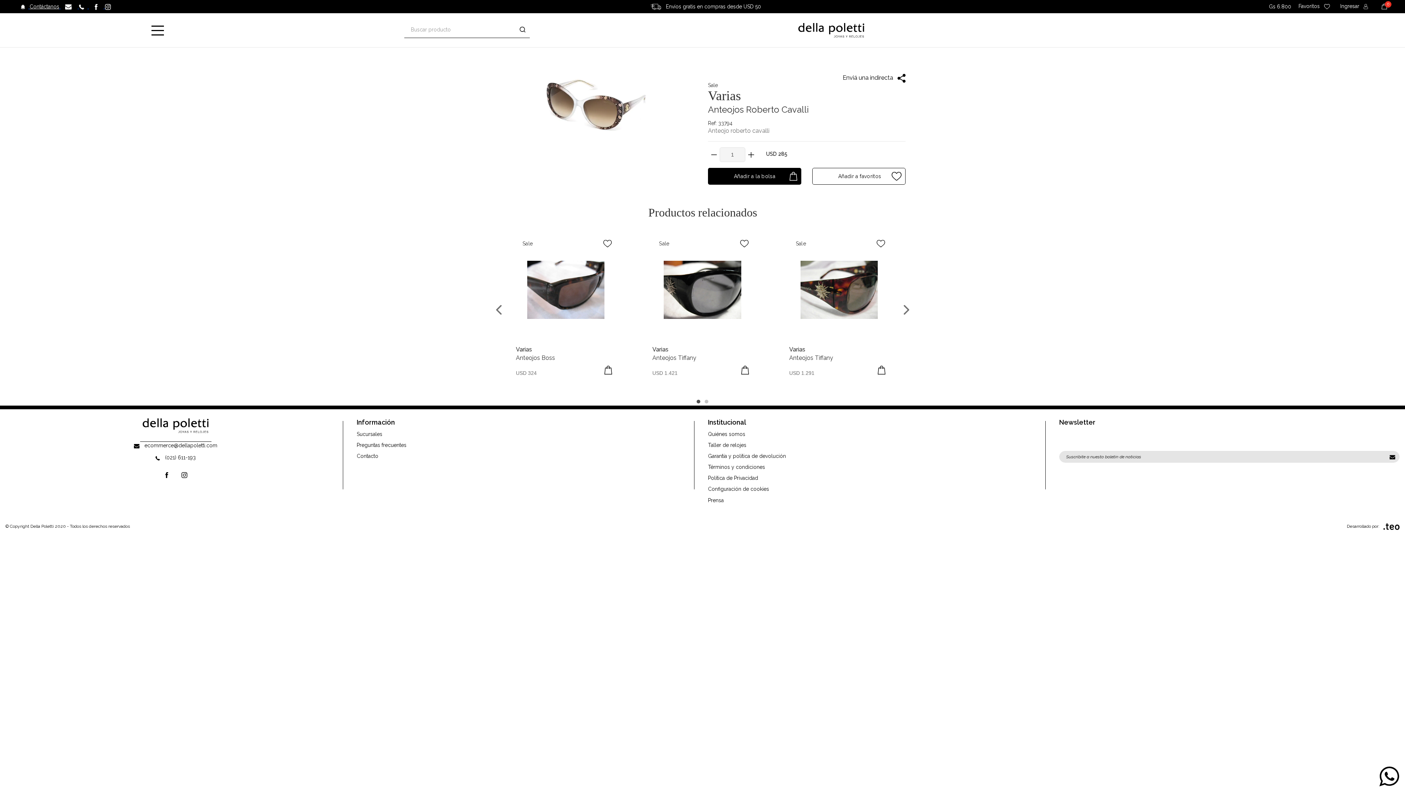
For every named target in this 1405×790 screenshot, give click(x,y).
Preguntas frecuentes (381, 445)
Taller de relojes (727, 445)
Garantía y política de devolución (747, 456)
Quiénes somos (726, 434)
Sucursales (369, 434)
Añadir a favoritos (859, 176)
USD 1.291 (801, 373)
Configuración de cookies (738, 489)
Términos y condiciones (736, 467)
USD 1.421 (665, 373)
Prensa (716, 500)
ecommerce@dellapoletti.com (181, 445)
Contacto (367, 456)
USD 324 (526, 373)
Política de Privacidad (733, 478)
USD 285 (776, 154)
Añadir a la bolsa (754, 176)
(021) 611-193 (180, 457)
